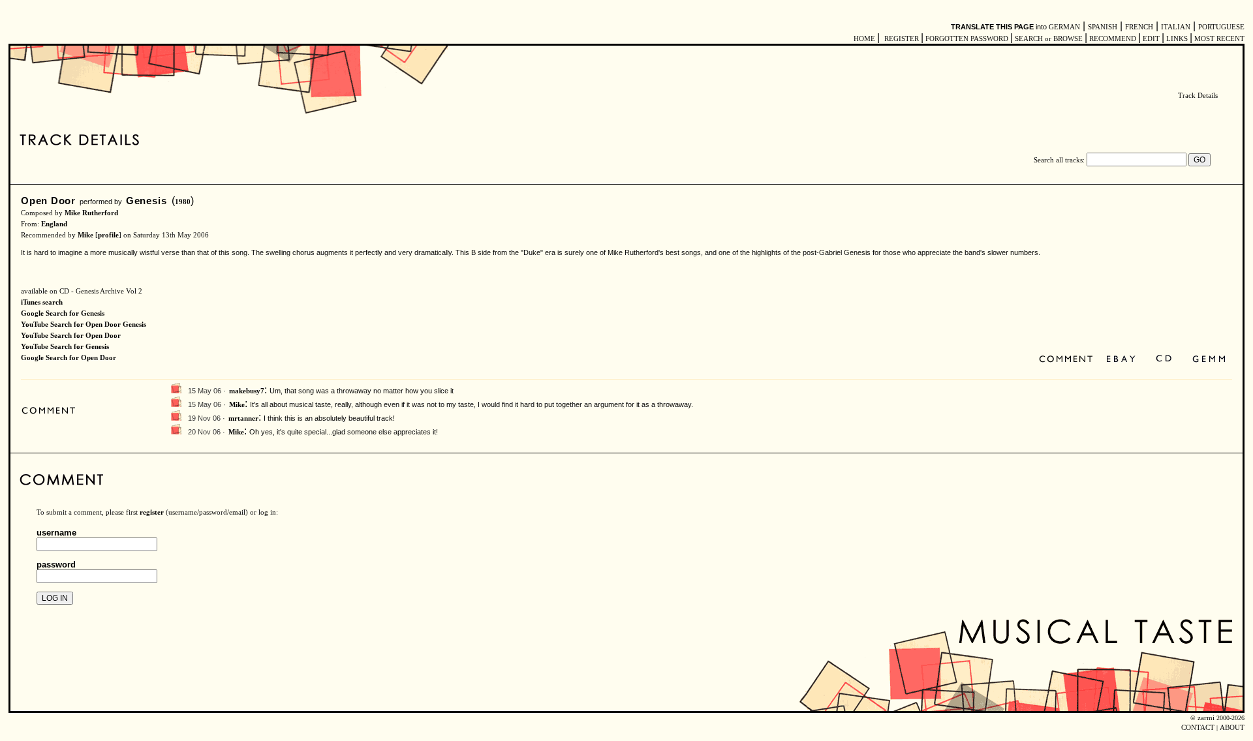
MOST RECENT (1218, 38)
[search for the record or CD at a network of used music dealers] (1209, 359)
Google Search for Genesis (62, 313)
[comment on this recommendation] (1068, 359)
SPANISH (1102, 27)
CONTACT (1197, 727)
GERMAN (1064, 27)
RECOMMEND (1112, 38)
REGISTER (901, 38)
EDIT (1151, 38)
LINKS (1177, 38)
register (152, 512)
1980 (183, 201)
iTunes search (42, 302)
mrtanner (243, 418)
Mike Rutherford (91, 213)
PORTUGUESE (1221, 27)
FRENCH (1139, 27)
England (54, 224)
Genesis (146, 200)
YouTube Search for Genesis (65, 346)
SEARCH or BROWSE (1049, 38)
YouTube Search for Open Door (71, 335)
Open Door (48, 200)
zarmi (1206, 717)
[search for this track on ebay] (1121, 359)
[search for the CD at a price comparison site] (1164, 359)
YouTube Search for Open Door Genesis (83, 324)
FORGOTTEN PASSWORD (966, 38)
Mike (85, 235)
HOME (864, 38)
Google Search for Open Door (68, 357)
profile (108, 235)
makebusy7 (246, 391)
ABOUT (1232, 727)
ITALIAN (1175, 27)
